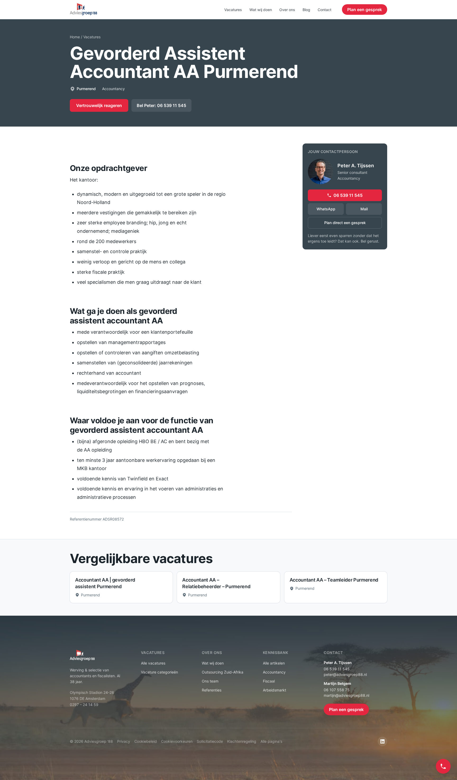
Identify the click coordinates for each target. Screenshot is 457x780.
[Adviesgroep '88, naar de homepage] (83, 9)
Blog (306, 9)
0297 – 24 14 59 (84, 704)
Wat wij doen (260, 9)
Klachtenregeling (241, 741)
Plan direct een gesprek (345, 222)
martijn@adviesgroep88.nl (346, 695)
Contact (324, 9)
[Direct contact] (443, 766)
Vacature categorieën (159, 672)
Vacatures (233, 9)
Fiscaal (269, 681)
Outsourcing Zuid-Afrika (222, 672)
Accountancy (274, 672)
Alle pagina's (271, 741)
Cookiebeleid (145, 741)
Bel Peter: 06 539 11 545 (161, 105)
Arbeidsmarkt (274, 690)
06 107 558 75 (337, 690)
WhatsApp (326, 209)
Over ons (287, 9)
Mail (364, 209)
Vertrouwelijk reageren (99, 105)
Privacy (123, 741)
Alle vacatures (153, 663)
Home (75, 37)
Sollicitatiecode (210, 741)
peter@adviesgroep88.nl (345, 674)
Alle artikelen (274, 663)
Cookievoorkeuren (177, 741)
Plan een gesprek (364, 9)
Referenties (211, 690)
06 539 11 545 (348, 195)
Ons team (210, 681)
